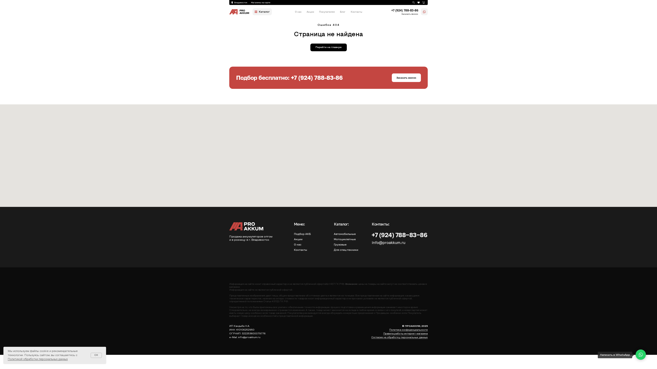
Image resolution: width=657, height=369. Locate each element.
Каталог (264, 11)
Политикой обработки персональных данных (38, 359)
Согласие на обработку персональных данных (399, 337)
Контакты (356, 11)
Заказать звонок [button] (409, 14)
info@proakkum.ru (388, 242)
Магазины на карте (260, 2)
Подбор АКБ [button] (302, 234)
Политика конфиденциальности (408, 330)
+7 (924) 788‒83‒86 (399, 234)
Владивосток (240, 2)
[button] (406, 77)
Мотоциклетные (345, 239)
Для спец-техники (346, 249)
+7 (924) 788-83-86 (404, 10)
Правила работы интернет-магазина (405, 334)
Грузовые (340, 244)
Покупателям (327, 11)
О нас (298, 11)
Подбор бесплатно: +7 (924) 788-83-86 (289, 77)
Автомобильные (345, 234)
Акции (310, 11)
